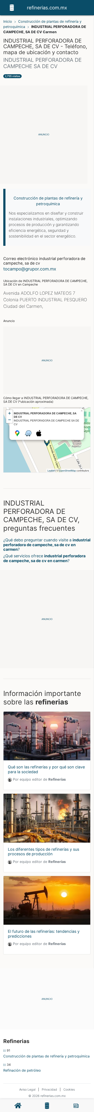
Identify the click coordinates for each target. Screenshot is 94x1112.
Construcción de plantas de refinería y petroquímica (46, 1056)
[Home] (11, 7)
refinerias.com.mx (47, 7)
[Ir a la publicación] (46, 736)
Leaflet (51, 470)
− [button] (9, 419)
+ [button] (9, 413)
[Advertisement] (47, 134)
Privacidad (49, 1089)
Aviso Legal (27, 1089)
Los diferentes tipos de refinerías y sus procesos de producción (43, 851)
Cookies (69, 1089)
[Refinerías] (47, 1105)
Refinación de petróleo (22, 1070)
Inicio (7, 21)
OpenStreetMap (67, 470)
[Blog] (76, 1105)
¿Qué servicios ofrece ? (44, 558)
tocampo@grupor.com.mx (29, 269)
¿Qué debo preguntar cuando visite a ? (47, 545)
